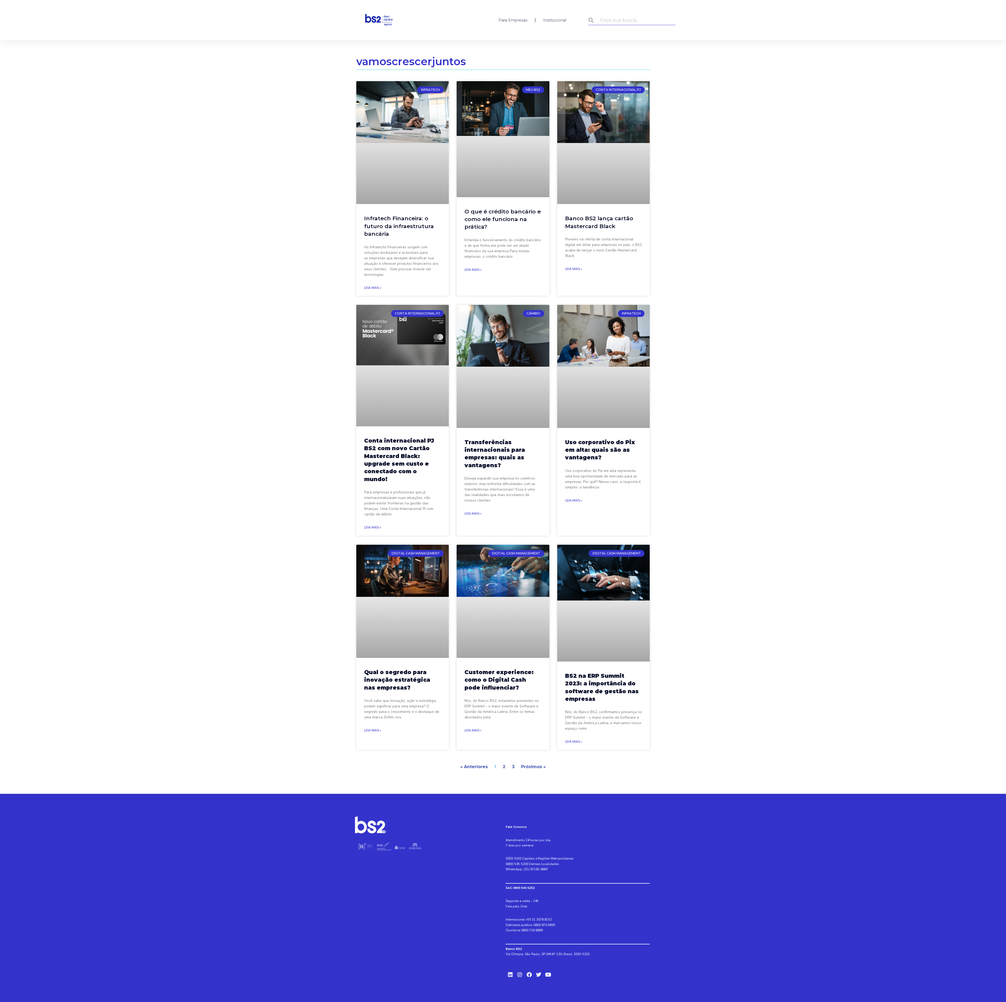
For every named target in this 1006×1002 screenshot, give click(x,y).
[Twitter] (538, 974)
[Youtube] (548, 974)
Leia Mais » (372, 288)
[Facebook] (529, 974)
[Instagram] (519, 974)
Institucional (554, 20)
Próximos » (533, 766)
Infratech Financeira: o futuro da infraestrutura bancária (399, 226)
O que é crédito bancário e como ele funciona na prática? (502, 219)
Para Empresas (513, 20)
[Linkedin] (510, 974)
